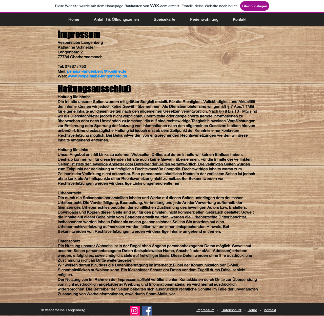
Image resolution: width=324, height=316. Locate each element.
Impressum (205, 310)
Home (252, 310)
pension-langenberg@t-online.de (96, 71)
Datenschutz (231, 310)
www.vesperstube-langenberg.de (97, 76)
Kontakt (270, 310)
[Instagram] (135, 310)
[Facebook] (147, 310)
